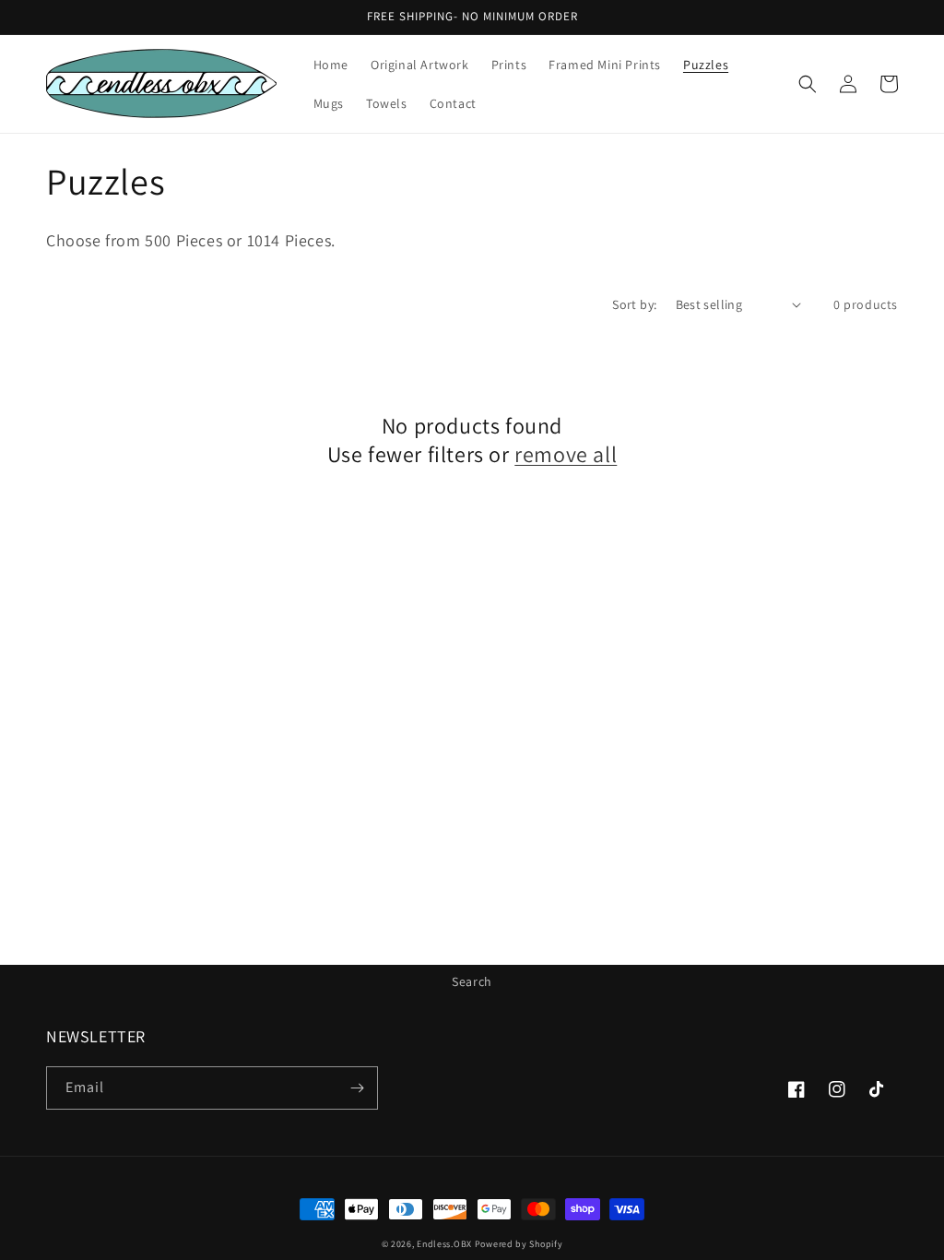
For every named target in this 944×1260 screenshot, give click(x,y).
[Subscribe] (356, 1088)
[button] (807, 84)
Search (472, 981)
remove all (565, 454)
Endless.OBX (444, 1244)
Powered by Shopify (519, 1244)
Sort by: (634, 304)
